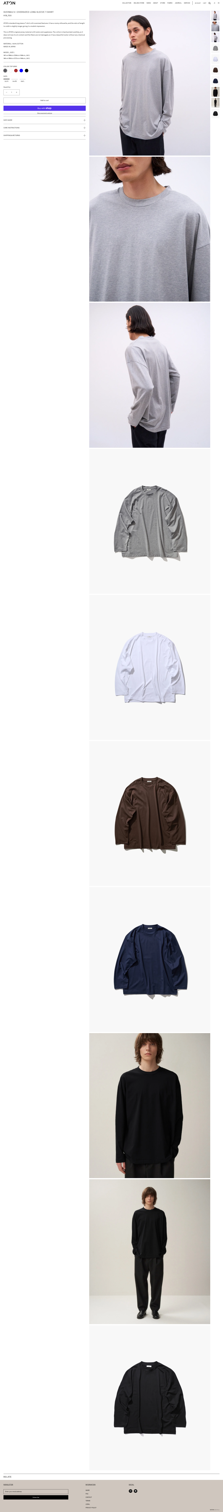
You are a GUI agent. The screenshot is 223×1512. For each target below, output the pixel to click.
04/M (15, 81)
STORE (162, 3)
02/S (6, 81)
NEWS (149, 3)
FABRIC (170, 3)
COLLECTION (126, 3)
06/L (22, 81)
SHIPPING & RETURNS (11, 135)
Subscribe (36, 1497)
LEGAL (88, 1504)
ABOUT (155, 3)
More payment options (44, 113)
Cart (204, 3)
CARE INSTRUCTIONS (11, 128)
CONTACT (89, 1497)
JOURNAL (178, 3)
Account (198, 3)
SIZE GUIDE (7, 120)
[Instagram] (130, 1491)
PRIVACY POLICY (91, 1508)
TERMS (88, 1501)
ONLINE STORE (139, 3)
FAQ (87, 1494)
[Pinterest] (135, 1491)
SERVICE (187, 3)
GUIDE (88, 1490)
